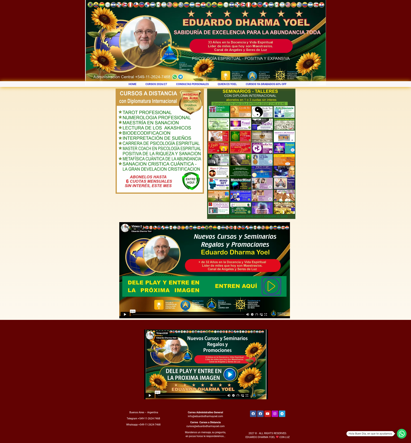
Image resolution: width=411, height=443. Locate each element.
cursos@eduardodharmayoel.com (205, 426)
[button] (402, 433)
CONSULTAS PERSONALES (192, 84)
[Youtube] (267, 414)
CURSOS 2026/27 (156, 84)
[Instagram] (275, 414)
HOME (132, 84)
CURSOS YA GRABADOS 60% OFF (266, 84)
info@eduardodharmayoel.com (205, 416)
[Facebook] (253, 414)
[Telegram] (282, 414)
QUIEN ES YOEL (227, 84)
